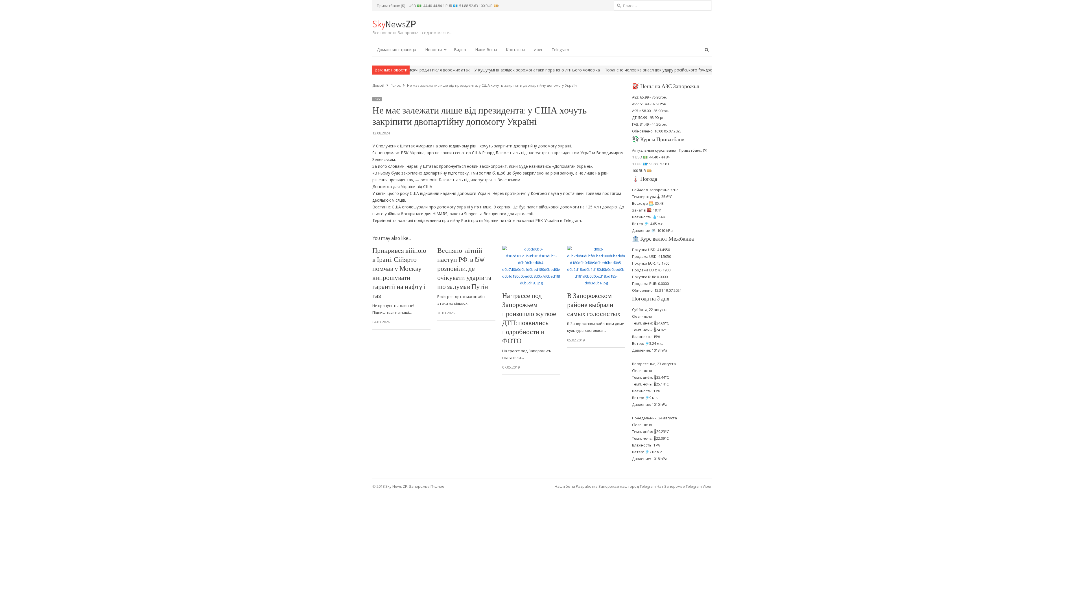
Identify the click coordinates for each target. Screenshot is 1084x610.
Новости (433, 49)
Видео (460, 49)
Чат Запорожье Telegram (679, 486)
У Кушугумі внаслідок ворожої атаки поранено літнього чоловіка (497, 70)
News (394, 24)
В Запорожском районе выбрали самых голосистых (593, 304)
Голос (377, 99)
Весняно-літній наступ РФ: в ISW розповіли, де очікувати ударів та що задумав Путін (464, 268)
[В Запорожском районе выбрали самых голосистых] (596, 249)
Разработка (587, 486)
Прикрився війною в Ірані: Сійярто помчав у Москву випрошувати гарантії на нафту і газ (399, 273)
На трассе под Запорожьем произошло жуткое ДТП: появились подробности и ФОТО (529, 318)
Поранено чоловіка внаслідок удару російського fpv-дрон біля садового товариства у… (649, 70)
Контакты (515, 49)
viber (538, 49)
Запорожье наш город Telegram (627, 486)
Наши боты (486, 49)
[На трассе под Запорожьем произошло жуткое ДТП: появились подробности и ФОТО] (531, 249)
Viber (707, 486)
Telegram (560, 49)
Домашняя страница (396, 49)
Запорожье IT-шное (426, 486)
